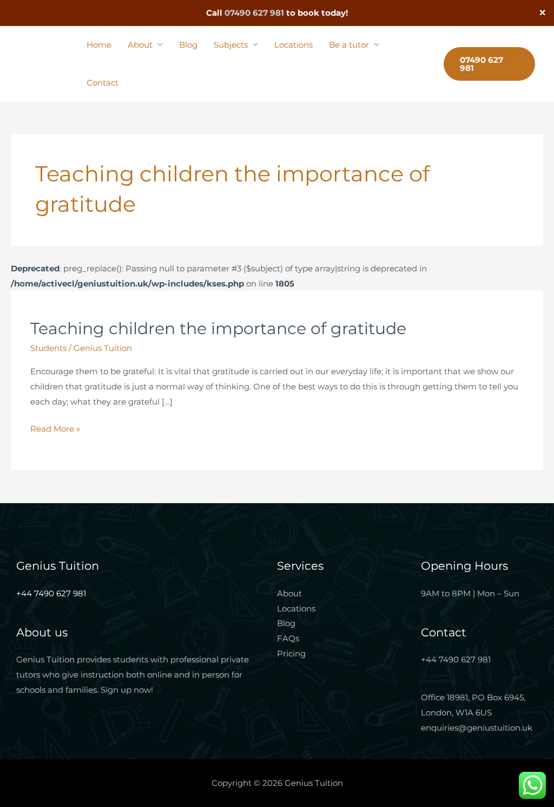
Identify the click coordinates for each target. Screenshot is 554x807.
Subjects (231, 45)
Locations (293, 45)
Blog (188, 45)
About (140, 45)
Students (48, 348)
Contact (102, 82)
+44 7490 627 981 (51, 593)
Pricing (291, 653)
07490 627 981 (254, 13)
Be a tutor (349, 45)
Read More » (55, 427)
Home (99, 45)
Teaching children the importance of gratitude (218, 328)
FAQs (288, 638)
